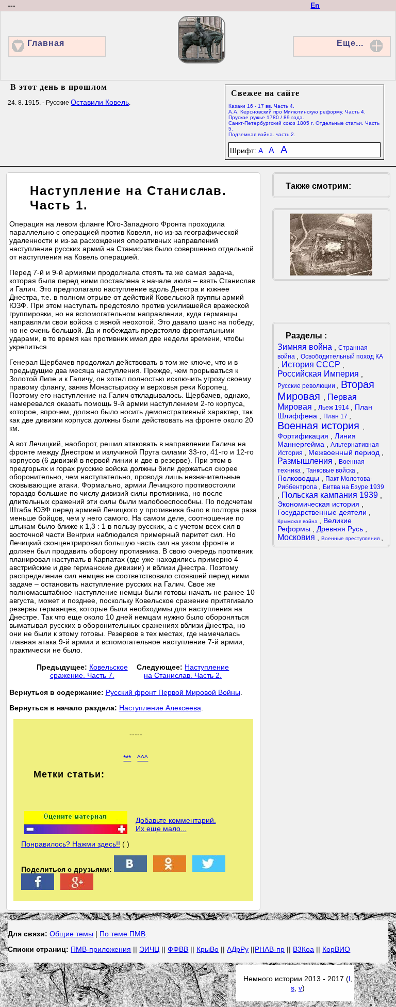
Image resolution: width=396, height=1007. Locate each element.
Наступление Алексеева (160, 708)
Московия (297, 537)
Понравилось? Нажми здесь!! (70, 844)
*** (127, 758)
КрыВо (207, 949)
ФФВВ (178, 949)
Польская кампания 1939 (331, 495)
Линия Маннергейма (316, 440)
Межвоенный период (345, 452)
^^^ (142, 758)
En (315, 5)
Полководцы (299, 478)
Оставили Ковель (100, 102)
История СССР (312, 364)
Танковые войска (331, 470)
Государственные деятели (323, 512)
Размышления (306, 461)
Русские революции (307, 385)
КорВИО (336, 949)
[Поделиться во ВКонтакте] (130, 869)
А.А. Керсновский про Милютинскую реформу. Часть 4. (297, 112)
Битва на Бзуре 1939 (353, 487)
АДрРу (238, 949)
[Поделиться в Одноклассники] (169, 869)
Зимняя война (305, 347)
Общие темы (71, 934)
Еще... (350, 43)
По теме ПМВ (122, 934)
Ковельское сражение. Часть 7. (89, 671)
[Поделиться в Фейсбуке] (37, 887)
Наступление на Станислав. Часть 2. (186, 671)
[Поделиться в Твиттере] (208, 869)
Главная (45, 43)
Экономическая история (319, 504)
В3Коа (303, 949)
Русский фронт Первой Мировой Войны (173, 692)
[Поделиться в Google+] (76, 887)
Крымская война (298, 521)
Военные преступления (351, 538)
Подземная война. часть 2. (261, 134)
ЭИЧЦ (149, 949)
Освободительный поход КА (342, 356)
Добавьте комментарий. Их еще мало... (176, 824)
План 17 (336, 416)
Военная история (319, 425)
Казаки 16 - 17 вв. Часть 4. (261, 106)
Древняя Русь (341, 529)
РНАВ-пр (270, 949)
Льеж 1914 (334, 407)
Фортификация (304, 436)
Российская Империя (319, 373)
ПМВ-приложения (101, 949)
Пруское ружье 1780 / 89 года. (266, 117)
